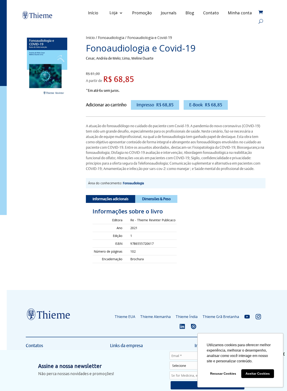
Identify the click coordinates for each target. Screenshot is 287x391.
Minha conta (240, 12)
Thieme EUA (125, 316)
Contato (211, 12)
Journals (168, 12)
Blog (189, 12)
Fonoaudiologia (111, 37)
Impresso (155, 104)
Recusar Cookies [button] (223, 373)
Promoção (142, 12)
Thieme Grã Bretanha (220, 316)
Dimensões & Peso (156, 199)
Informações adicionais (110, 199)
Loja (113, 12)
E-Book (205, 104)
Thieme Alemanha (155, 316)
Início (93, 12)
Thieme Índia (187, 316)
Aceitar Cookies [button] (258, 373)
